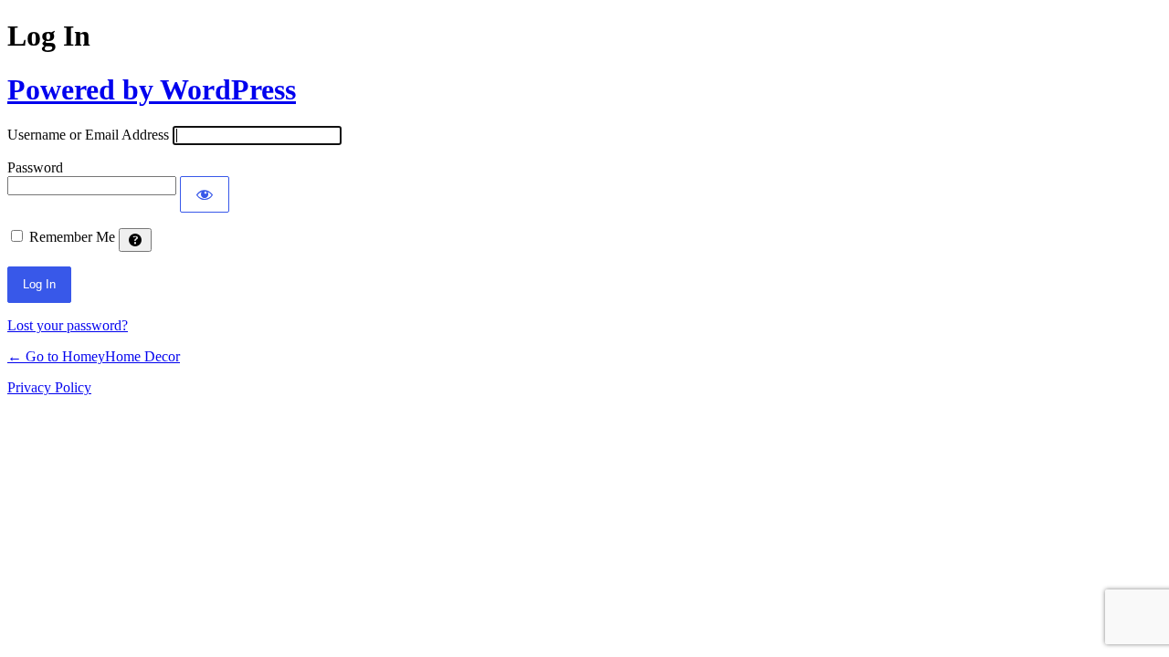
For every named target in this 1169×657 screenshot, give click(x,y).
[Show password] (204, 194)
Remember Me (72, 237)
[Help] (135, 240)
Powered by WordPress (151, 89)
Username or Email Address (88, 134)
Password (35, 167)
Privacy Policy (49, 387)
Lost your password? (67, 325)
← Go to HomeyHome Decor (93, 356)
